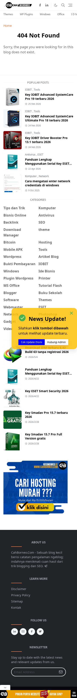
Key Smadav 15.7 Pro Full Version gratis (43, 436)
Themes (8, 14)
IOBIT (29, 89)
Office (60, 14)
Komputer (31, 176)
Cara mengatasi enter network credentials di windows (47, 183)
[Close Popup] (5, 687)
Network (44, 176)
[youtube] (23, 631)
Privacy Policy (20, 595)
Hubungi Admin (56, 342)
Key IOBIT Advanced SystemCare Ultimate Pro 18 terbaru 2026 (49, 118)
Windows (45, 14)
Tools (37, 89)
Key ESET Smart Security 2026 (46, 391)
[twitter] (40, 631)
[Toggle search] (63, 5)
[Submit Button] (60, 672)
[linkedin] (46, 5)
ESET (40, 154)
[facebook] (40, 5)
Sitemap (17, 601)
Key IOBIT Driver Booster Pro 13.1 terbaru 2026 (46, 140)
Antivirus (30, 154)
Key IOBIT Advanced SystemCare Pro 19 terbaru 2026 (49, 97)
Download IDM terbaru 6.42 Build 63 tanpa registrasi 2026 (47, 350)
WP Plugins (26, 14)
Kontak (16, 607)
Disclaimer (18, 589)
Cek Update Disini (31, 342)
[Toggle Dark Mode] (55, 5)
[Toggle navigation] (70, 5)
